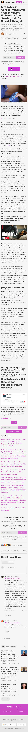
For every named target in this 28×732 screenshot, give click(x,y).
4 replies (8, 615)
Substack (6, 728)
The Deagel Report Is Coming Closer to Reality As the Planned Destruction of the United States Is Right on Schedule (13, 464)
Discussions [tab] (13, 646)
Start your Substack (10, 725)
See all (4, 699)
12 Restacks (19, 545)
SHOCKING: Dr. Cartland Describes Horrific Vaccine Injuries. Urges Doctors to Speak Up (10, 669)
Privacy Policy (14, 539)
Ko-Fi (11, 64)
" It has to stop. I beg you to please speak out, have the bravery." (8, 674)
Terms (22, 719)
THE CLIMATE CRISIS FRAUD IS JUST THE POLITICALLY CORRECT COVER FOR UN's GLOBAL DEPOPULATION (13, 480)
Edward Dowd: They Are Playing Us (9, 685)
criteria (19, 298)
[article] (14, 657)
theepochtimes (5, 119)
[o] (24, 669)
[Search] (25, 646)
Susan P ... (7, 620)
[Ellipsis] (26, 576)
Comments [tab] (5, 562)
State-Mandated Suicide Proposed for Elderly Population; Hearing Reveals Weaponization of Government (13, 219)
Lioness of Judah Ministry (11, 33)
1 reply (8, 631)
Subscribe (19, 2)
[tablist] (8, 562)
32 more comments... (6, 638)
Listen (24, 33)
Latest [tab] (7, 646)
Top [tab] (3, 646)
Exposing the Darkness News (12, 76)
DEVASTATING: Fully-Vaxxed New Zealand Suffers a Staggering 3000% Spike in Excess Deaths (9, 653)
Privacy (18, 719)
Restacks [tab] (11, 562)
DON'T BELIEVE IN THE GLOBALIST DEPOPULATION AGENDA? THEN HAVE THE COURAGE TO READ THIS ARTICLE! (13, 489)
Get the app (22, 725)
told (9, 145)
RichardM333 (8, 576)
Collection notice (14, 721)
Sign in (24, 2)
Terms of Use (21, 536)
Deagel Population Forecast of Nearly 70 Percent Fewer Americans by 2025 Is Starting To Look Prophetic (13, 472)
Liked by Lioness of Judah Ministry (13, 578)
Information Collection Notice (17, 538)
